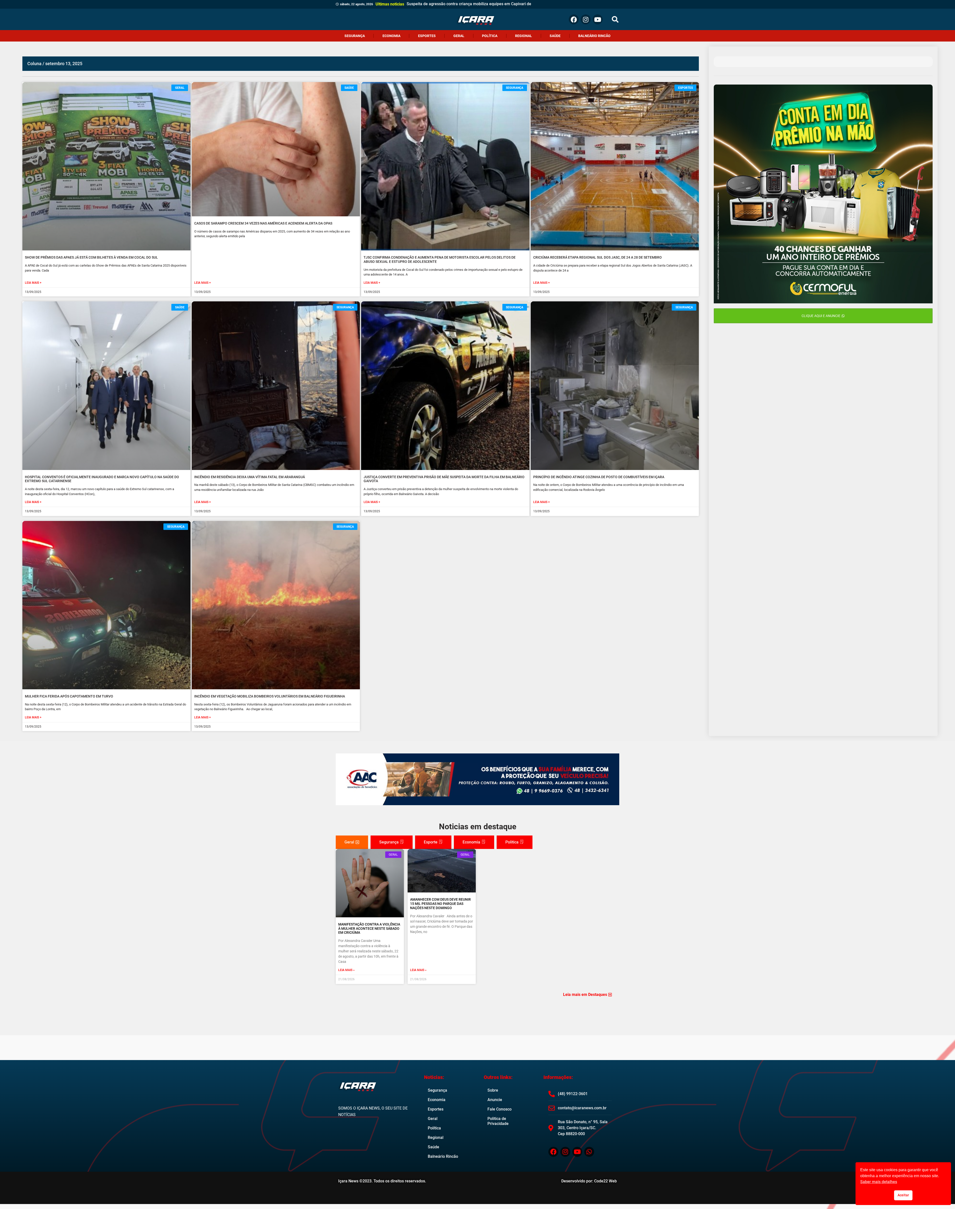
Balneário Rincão (594, 36)
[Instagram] (586, 19)
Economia (391, 36)
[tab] (352, 842)
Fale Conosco (499, 1109)
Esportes (427, 36)
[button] (615, 19)
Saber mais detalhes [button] (878, 1181)
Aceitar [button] (903, 1195)
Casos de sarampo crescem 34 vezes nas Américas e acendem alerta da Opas (263, 223)
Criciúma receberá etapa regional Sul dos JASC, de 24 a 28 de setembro (597, 257)
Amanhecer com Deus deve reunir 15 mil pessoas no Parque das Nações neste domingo (440, 903)
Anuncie (494, 1099)
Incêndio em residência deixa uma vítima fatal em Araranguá (249, 477)
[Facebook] (574, 19)
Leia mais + (33, 282)
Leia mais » (346, 970)
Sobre (492, 1090)
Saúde (555, 36)
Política (489, 36)
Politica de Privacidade (498, 1121)
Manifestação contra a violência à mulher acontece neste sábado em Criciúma (369, 928)
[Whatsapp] (589, 1152)
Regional (523, 36)
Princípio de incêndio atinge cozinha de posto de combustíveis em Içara (598, 477)
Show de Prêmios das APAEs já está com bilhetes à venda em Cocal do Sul (91, 257)
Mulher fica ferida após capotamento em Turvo (69, 696)
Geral (458, 36)
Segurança (354, 36)
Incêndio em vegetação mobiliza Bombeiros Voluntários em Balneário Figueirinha (269, 696)
